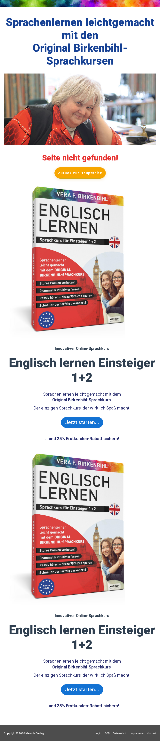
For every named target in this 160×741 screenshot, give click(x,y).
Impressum (137, 733)
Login (98, 733)
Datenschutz (120, 733)
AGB (107, 733)
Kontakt (151, 733)
